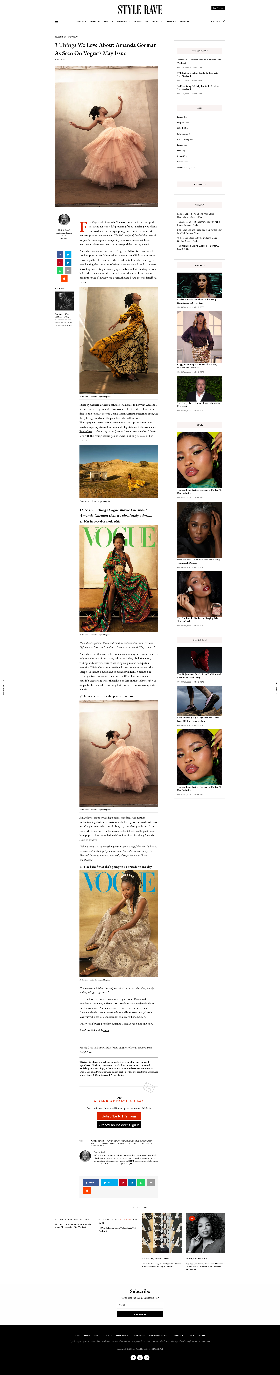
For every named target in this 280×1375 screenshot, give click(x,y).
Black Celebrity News (185, 139)
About (87, 1335)
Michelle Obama (108, 1143)
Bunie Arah (64, 230)
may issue (95, 1143)
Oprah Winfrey (124, 1143)
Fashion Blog (182, 117)
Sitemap (201, 1335)
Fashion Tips (182, 145)
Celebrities (60, 37)
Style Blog (181, 150)
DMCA (191, 1335)
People (86, 1219)
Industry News (74, 1219)
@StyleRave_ (86, 1052)
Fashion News (182, 161)
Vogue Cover (146, 1143)
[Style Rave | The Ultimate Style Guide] (140, 9)
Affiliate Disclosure (158, 1335)
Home (77, 1335)
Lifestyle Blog (182, 128)
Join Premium (218, 8)
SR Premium (125, 1219)
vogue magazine (98, 1145)
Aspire (189, 1258)
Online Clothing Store (186, 167)
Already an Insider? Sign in (119, 1124)
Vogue (135, 1143)
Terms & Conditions (96, 1074)
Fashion (114, 1219)
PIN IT (120, 341)
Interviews (72, 37)
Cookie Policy (178, 1335)
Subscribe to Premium (119, 1116)
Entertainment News (185, 133)
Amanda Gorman (97, 1141)
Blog (96, 1335)
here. (106, 1030)
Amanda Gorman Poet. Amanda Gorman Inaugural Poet (129, 1141)
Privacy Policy (117, 1074)
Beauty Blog (182, 156)
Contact (108, 1335)
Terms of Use (139, 1335)
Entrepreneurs (201, 1258)
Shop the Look (183, 122)
